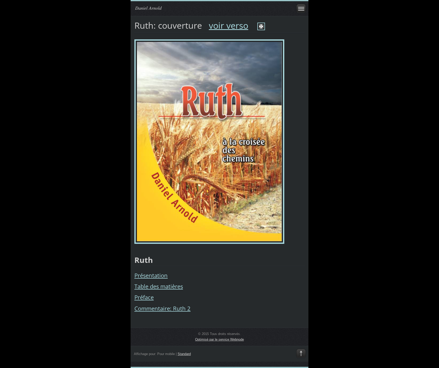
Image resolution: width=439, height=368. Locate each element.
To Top (301, 353)
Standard (184, 354)
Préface (144, 297)
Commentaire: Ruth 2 (162, 308)
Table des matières (158, 286)
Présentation (151, 275)
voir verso (228, 25)
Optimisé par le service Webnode (219, 339)
